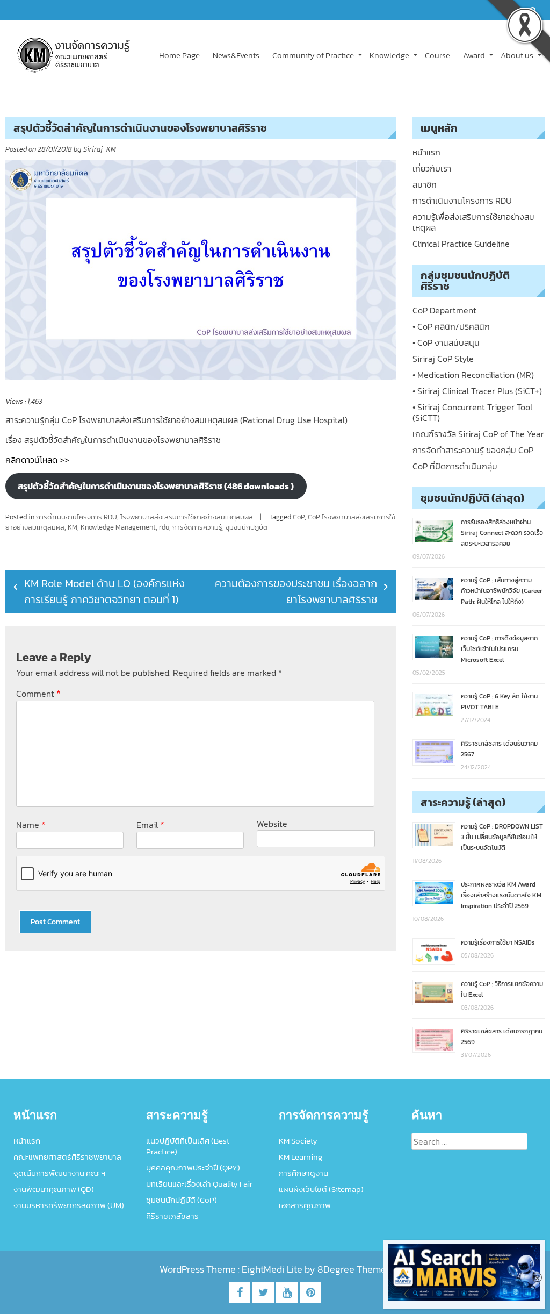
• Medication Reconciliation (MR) (473, 374)
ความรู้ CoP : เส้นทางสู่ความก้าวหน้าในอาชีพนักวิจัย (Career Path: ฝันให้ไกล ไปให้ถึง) (501, 590)
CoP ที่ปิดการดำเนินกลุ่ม (454, 466)
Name (31, 824)
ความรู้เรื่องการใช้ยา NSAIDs (498, 942)
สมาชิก (424, 184)
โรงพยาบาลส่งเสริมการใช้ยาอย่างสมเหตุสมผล (186, 517)
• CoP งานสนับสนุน (446, 342)
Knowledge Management (118, 527)
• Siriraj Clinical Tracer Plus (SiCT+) (477, 390)
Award (474, 55)
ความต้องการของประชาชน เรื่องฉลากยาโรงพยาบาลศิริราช (296, 591)
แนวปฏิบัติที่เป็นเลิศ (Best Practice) (187, 1146)
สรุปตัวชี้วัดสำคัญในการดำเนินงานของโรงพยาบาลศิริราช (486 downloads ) (156, 486)
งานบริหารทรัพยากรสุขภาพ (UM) (68, 1205)
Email (150, 824)
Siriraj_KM (99, 149)
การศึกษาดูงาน (303, 1173)
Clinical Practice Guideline (461, 243)
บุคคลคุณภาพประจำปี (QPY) (193, 1167)
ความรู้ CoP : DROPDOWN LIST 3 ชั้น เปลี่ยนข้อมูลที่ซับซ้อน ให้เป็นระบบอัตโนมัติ (502, 837)
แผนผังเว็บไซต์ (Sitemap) (321, 1189)
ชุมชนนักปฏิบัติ (246, 527)
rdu (164, 527)
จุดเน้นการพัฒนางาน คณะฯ (59, 1173)
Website (272, 823)
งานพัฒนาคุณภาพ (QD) (53, 1189)
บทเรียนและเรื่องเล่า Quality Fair (199, 1183)
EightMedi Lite (273, 1269)
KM (72, 527)
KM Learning (300, 1157)
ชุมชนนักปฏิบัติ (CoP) (181, 1200)
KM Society (298, 1140)
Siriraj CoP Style (443, 358)
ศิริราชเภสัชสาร (172, 1216)
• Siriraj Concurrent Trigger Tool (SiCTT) (472, 412)
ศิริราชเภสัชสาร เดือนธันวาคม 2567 (499, 749)
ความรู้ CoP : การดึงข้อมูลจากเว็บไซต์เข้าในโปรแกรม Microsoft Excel (499, 649)
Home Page (179, 55)
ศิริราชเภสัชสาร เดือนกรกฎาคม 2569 (501, 1036)
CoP (299, 517)
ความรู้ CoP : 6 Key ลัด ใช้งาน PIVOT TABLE (499, 701)
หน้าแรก (426, 152)
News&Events (236, 55)
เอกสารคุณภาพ (305, 1205)
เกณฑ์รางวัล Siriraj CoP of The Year (478, 433)
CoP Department (444, 310)
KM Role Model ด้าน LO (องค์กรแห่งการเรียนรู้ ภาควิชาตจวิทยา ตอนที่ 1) (104, 591)
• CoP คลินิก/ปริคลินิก (451, 326)
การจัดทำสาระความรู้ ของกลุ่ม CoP (472, 450)
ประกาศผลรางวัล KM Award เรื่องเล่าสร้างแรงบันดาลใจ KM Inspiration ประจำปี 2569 (501, 895)
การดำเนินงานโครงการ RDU (76, 517)
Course (437, 55)
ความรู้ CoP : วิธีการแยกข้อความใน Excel (502, 989)
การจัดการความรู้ (197, 527)
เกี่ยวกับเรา (431, 168)
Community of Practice (313, 55)
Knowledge (389, 55)
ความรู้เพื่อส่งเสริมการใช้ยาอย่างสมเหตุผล (473, 222)
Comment (38, 693)
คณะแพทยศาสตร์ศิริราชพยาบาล (67, 1157)
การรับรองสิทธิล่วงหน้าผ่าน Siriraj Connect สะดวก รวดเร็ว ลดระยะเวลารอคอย (502, 532)
